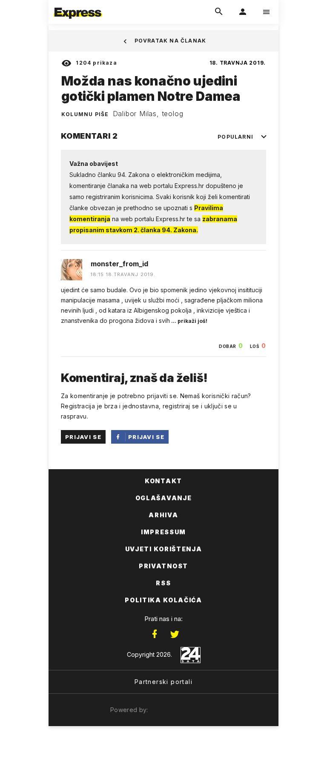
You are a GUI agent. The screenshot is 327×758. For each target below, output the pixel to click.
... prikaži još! (188, 321)
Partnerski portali (163, 681)
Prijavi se (83, 436)
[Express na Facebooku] (154, 634)
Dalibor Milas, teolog (148, 113)
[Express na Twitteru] (174, 634)
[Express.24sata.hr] (78, 5)
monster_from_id (119, 263)
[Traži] (219, 12)
